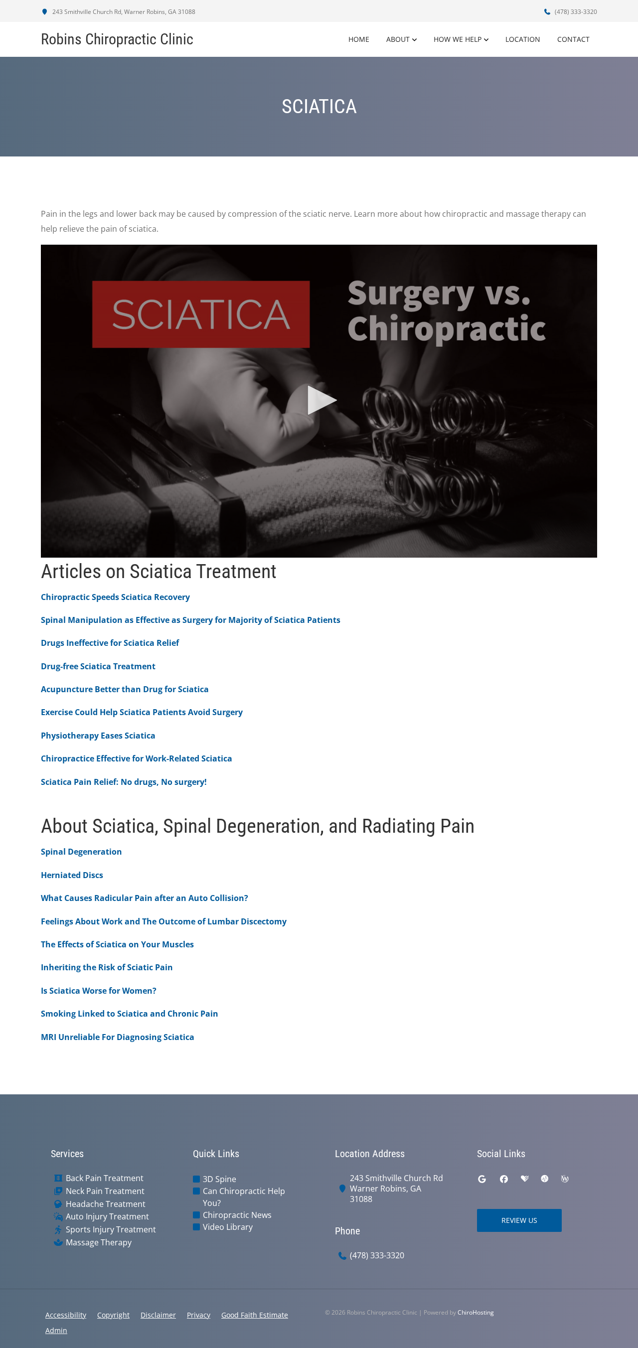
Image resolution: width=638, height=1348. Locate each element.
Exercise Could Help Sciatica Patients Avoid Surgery (142, 712)
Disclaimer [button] (158, 1315)
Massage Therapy (99, 1242)
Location (522, 39)
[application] (319, 401)
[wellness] (565, 1179)
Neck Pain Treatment (105, 1191)
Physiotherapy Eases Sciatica (98, 735)
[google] (482, 1179)
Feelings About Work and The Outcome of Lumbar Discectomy (164, 921)
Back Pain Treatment (105, 1178)
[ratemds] (545, 1179)
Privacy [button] (198, 1315)
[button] (319, 400)
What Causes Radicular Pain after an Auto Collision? (144, 898)
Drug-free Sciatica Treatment (98, 666)
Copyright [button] (113, 1315)
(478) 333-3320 (575, 11)
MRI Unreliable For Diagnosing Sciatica (117, 1037)
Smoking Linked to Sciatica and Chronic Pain (129, 1013)
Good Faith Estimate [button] (254, 1315)
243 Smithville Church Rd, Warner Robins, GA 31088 (123, 11)
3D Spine (219, 1179)
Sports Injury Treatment (111, 1229)
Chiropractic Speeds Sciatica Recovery (115, 597)
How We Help (457, 39)
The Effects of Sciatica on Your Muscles (117, 944)
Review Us (519, 1220)
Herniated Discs (72, 875)
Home (358, 39)
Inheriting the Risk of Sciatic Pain (107, 967)
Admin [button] (56, 1330)
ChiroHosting (476, 1312)
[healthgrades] (525, 1179)
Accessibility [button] (65, 1315)
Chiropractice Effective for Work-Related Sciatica (136, 758)
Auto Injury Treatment (107, 1216)
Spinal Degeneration (81, 851)
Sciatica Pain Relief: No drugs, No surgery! (124, 781)
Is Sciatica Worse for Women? (99, 990)
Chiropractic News (237, 1214)
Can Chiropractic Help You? (244, 1197)
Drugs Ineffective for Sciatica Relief (110, 642)
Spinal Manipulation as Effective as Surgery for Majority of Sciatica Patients (190, 619)
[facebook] (504, 1179)
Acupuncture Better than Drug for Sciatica (125, 689)
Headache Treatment (106, 1204)
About (398, 39)
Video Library (228, 1226)
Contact (573, 39)
